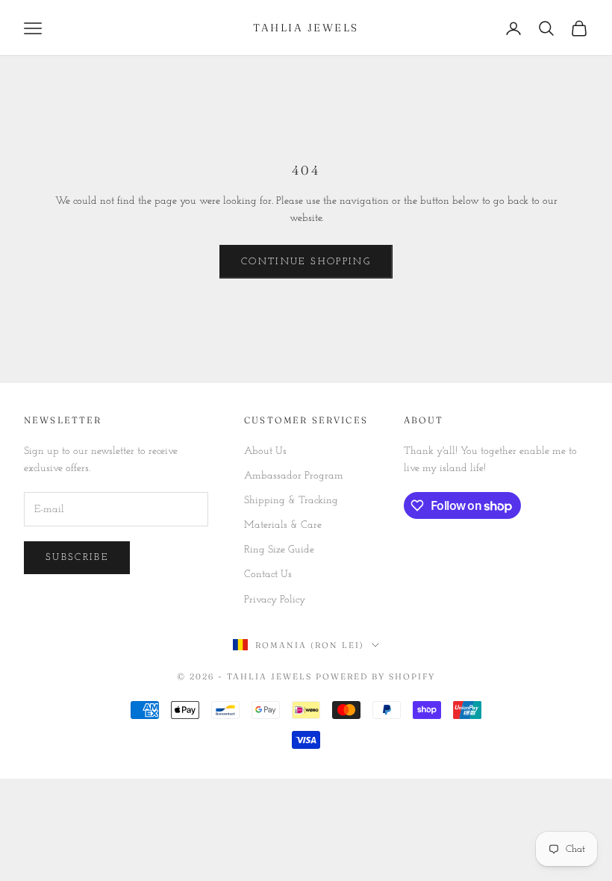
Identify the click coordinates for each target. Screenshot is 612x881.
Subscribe (77, 557)
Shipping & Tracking (291, 500)
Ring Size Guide (279, 549)
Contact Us (268, 574)
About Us (265, 451)
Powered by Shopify (375, 676)
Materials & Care (283, 525)
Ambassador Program (293, 476)
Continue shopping (306, 262)
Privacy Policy (274, 600)
